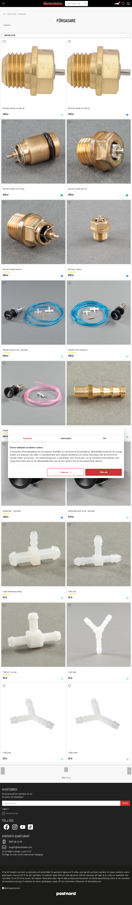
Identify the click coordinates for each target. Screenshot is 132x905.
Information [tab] (66, 438)
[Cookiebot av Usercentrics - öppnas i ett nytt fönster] (111, 431)
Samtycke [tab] (27, 438)
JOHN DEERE (11, 14)
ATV (4, 14)
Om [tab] (104, 438)
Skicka (125, 803)
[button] (66, 35)
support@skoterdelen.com (20, 847)
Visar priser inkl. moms (12, 813)
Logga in (5, 809)
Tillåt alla (104, 472)
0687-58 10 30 (15, 841)
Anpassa (64, 472)
